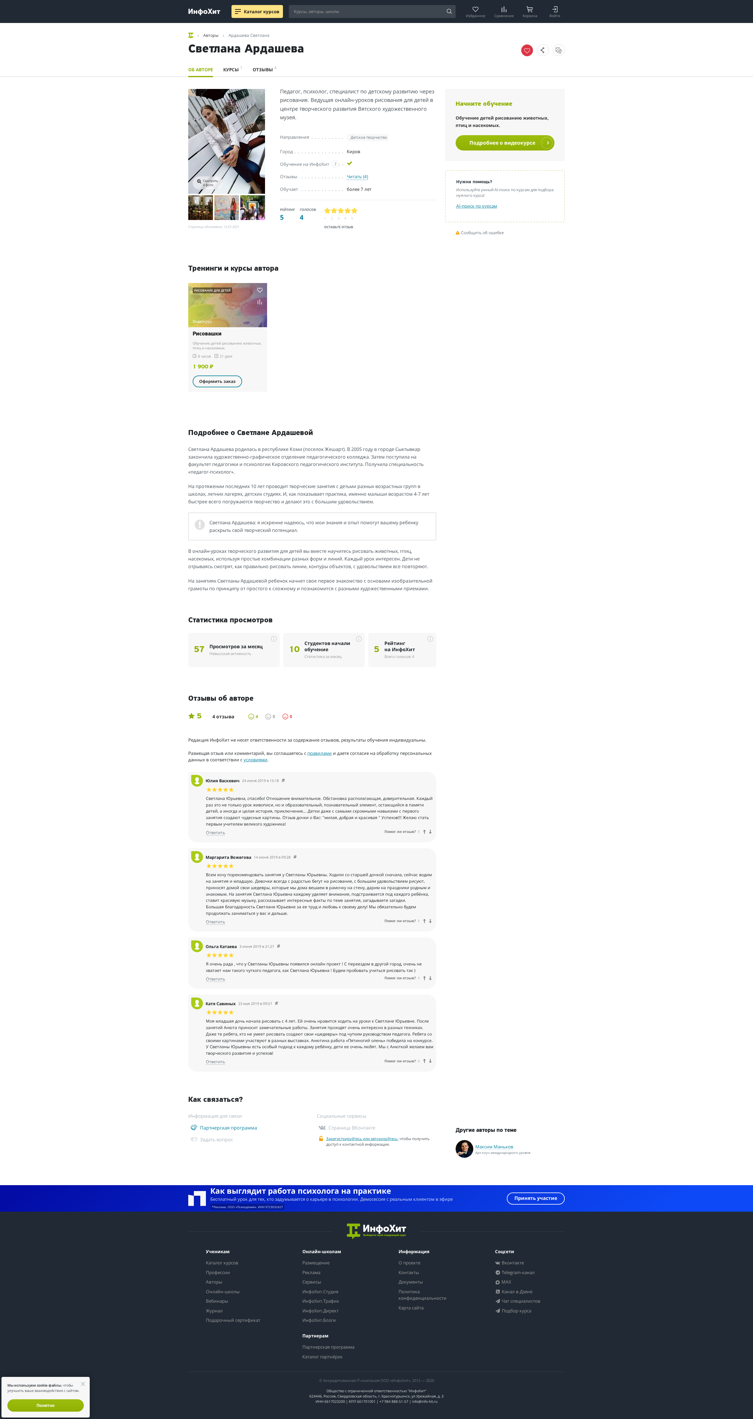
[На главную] (191, 35)
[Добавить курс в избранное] (260, 290)
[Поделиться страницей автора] (543, 50)
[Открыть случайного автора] (559, 50)
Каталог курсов (222, 1263)
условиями (255, 760)
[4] (347, 210)
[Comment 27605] (276, 1003)
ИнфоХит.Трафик (320, 1301)
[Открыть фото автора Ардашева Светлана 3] (226, 207)
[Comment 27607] (295, 857)
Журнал (214, 1311)
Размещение (315, 1263)
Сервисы (311, 1282)
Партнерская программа (328, 1347)
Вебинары (217, 1301)
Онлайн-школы (223, 1291)
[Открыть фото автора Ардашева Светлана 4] (252, 207)
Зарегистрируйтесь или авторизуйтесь (362, 1138)
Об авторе (200, 69)
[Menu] (238, 11)
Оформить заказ (217, 381)
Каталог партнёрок (322, 1357)
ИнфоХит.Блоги (319, 1320)
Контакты (409, 1272)
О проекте (409, 1263)
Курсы (232, 68)
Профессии (218, 1272)
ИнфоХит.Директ (320, 1311)
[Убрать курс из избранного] (527, 50)
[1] (327, 210)
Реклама (311, 1272)
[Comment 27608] (283, 780)
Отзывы (264, 68)
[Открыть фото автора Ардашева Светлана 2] (200, 207)
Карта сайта (411, 1308)
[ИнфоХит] (204, 11)
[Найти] (449, 11)
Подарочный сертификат (233, 1320)
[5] (354, 210)
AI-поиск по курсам (476, 206)
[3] (341, 210)
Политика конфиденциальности (423, 1295)
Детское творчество (369, 137)
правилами (319, 753)
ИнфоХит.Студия (320, 1291)
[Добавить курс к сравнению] (260, 302)
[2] (334, 210)
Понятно (45, 1405)
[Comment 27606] (278, 946)
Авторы (214, 1282)
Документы (411, 1282)
